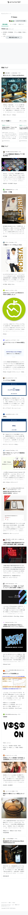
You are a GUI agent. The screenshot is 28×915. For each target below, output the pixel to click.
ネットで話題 (13, 24)
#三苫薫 (5, 236)
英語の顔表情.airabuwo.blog (11, 714)
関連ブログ (21, 24)
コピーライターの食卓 (9, 791)
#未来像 (11, 745)
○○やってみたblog (9, 242)
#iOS (4, 482)
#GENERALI (11, 708)
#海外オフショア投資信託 (9, 704)
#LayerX (9, 371)
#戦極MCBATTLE (16, 575)
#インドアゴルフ (7, 408)
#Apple (15, 183)
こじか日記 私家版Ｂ (9, 838)
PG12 (4, 34)
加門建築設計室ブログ (9, 189)
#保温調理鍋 (6, 832)
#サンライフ (19, 704)
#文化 (22, 371)
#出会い (16, 444)
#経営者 (5, 183)
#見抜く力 (5, 747)
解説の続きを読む (13, 37)
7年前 (16, 791)
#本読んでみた (11, 284)
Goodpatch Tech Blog (9, 450)
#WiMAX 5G (6, 533)
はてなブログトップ (5, 905)
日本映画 (10, 32)
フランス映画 (17, 32)
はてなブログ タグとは (6, 904)
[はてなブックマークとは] (10, 121)
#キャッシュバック (14, 533)
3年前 (20, 151)
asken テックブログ (9, 290)
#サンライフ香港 (7, 706)
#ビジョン (5, 745)
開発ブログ (17, 904)
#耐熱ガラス (6, 830)
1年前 (19, 73)
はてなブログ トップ (7, 13)
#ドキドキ (11, 444)
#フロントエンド (16, 371)
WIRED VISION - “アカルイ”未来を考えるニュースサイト (9, 128)
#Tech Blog (16, 616)
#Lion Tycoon (18, 708)
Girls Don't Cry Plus (9, 622)
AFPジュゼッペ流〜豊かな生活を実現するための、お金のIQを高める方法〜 (14, 489)
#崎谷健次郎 (6, 876)
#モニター (9, 114)
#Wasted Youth (6, 664)
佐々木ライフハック (9, 755)
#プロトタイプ (14, 482)
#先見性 (15, 745)
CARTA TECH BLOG (9, 583)
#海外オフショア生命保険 (9, 702)
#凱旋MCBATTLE (7, 575)
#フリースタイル (13, 577)
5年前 (16, 622)
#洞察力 (21, 747)
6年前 (8, 671)
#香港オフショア (16, 706)
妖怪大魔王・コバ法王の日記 (11, 73)
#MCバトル (5, 577)
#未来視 (5, 785)
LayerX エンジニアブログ (10, 340)
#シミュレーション (16, 408)
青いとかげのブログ (9, 378)
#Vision (14, 114)
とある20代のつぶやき (10, 414)
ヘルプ (12, 904)
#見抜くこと (12, 747)
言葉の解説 (5, 24)
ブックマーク (6, 125)
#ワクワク (5, 444)
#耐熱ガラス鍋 (13, 830)
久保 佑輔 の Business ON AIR (11, 151)
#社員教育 (10, 785)
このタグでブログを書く (21, 20)
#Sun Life (5, 708)
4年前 (16, 378)
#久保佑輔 (10, 183)
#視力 (4, 114)
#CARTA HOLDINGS (8, 616)
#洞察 (4, 749)
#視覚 (17, 747)
